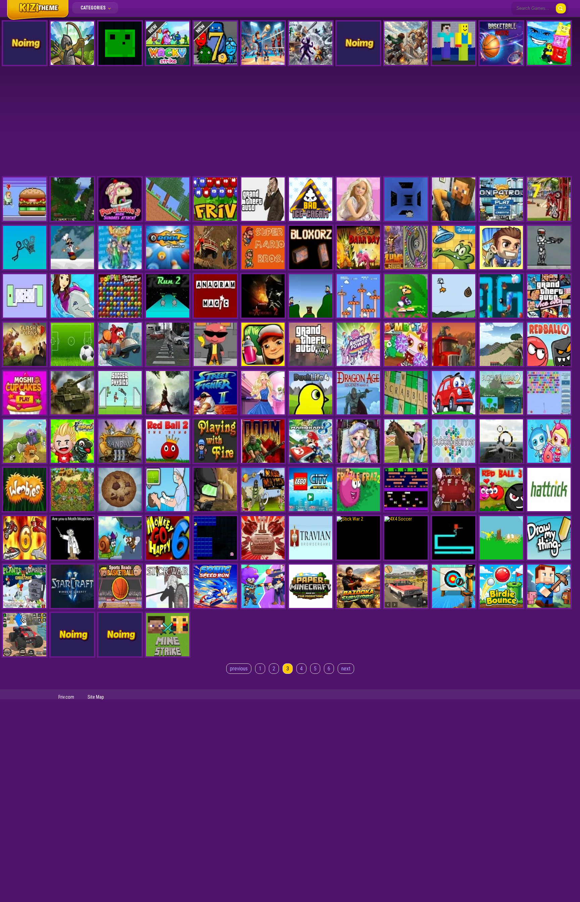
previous (239, 668)
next (345, 668)
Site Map (96, 697)
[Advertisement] (290, 119)
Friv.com (66, 697)
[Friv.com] (38, 19)
